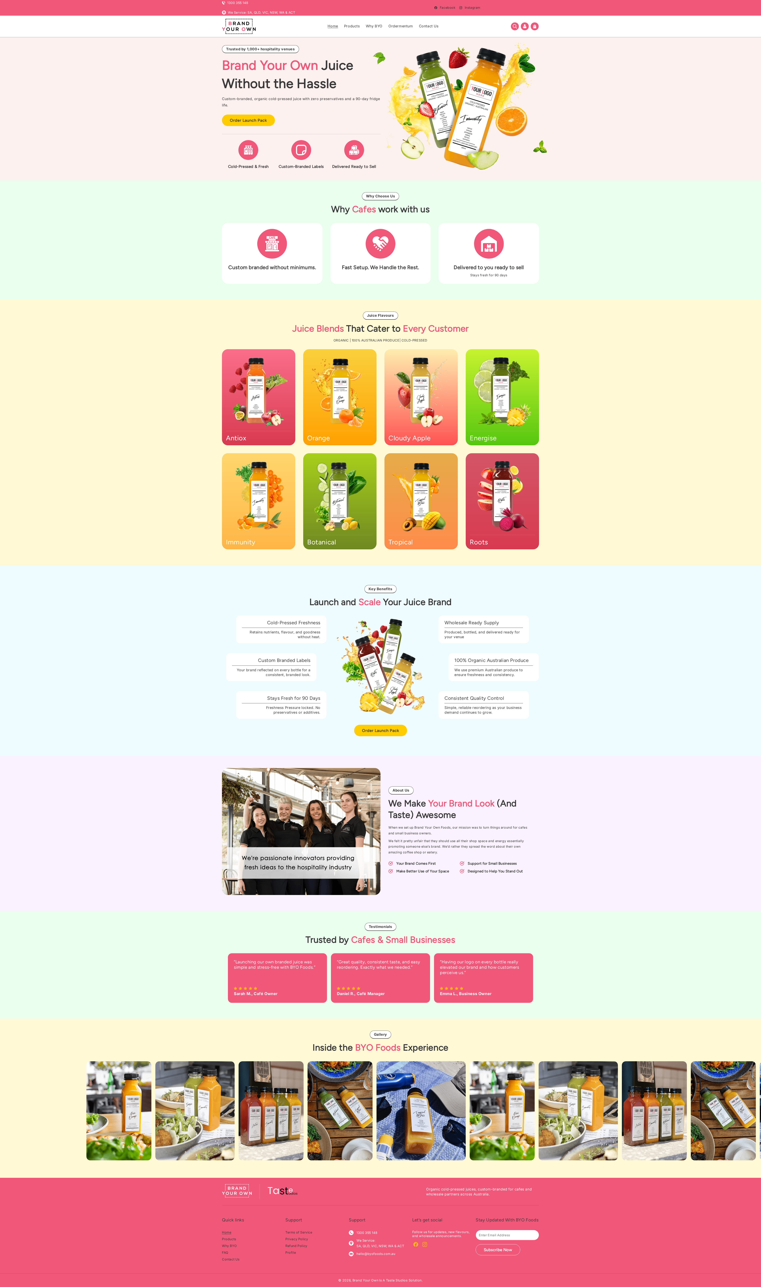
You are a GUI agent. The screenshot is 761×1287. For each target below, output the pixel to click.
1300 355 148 (237, 3)
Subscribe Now (498, 1249)
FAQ (225, 1252)
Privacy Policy (296, 1239)
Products (229, 1239)
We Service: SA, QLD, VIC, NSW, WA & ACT (261, 12)
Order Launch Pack (248, 120)
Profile (290, 1252)
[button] (515, 26)
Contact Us (231, 1259)
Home (226, 1232)
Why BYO (229, 1246)
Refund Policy (296, 1246)
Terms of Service (298, 1232)
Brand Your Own (366, 1280)
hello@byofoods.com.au (376, 1254)
